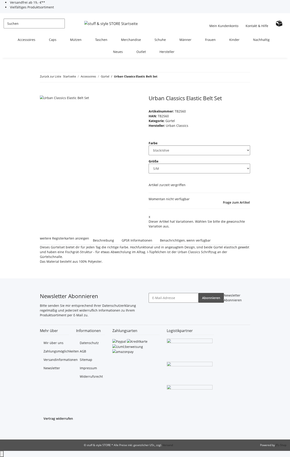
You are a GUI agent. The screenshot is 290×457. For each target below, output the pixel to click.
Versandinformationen (61, 359)
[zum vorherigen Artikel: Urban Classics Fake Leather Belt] (161, 77)
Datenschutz (89, 343)
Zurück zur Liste (50, 76)
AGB (83, 351)
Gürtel (170, 121)
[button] (224, 23)
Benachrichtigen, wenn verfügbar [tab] (185, 240)
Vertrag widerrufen (58, 418)
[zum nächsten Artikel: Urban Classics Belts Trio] (169, 77)
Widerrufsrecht (91, 376)
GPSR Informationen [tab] (137, 240)
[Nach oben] (2, 454)
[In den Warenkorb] (43, 92)
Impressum (88, 368)
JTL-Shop (281, 445)
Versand (167, 445)
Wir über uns (53, 343)
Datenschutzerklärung (119, 305)
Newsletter (52, 368)
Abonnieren (211, 298)
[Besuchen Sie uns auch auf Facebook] (43, 429)
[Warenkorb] (279, 23)
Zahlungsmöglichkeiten (61, 351)
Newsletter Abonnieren (233, 297)
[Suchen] (68, 23)
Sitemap (86, 359)
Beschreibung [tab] (103, 240)
